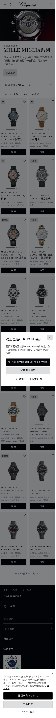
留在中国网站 (28, 370)
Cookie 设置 (28, 712)
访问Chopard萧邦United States (28, 362)
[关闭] (52, 673)
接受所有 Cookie (28, 696)
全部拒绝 (28, 704)
